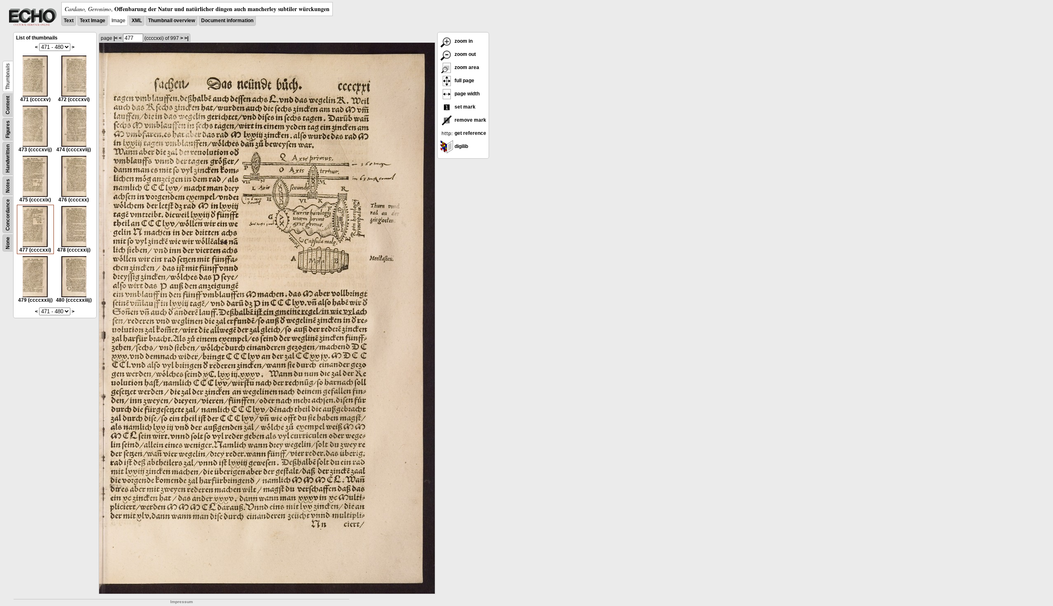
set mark (464, 107)
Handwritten (8, 158)
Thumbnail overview (171, 20)
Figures (8, 129)
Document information (227, 20)
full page (463, 80)
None (8, 243)
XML (137, 20)
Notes (8, 186)
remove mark (469, 120)
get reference (469, 133)
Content (8, 105)
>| (186, 38)
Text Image (92, 20)
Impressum (181, 601)
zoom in (463, 41)
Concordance (8, 215)
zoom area (466, 67)
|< (116, 38)
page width (466, 94)
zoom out (464, 54)
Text (69, 20)
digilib (460, 146)
